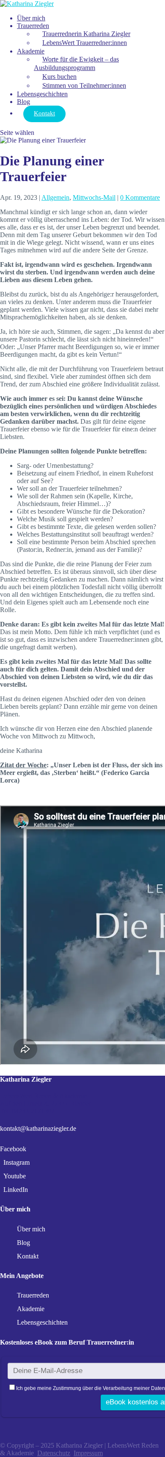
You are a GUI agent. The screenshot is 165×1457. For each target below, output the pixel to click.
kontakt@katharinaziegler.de (38, 1128)
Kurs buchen (59, 76)
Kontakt (44, 113)
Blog (23, 101)
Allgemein (55, 197)
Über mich (31, 18)
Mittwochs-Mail (94, 197)
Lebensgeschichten (42, 94)
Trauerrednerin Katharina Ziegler (86, 33)
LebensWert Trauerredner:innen (84, 42)
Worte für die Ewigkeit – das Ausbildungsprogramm (76, 64)
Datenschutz (53, 1453)
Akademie (30, 51)
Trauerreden (33, 25)
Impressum (88, 1453)
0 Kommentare (140, 197)
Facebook (13, 1148)
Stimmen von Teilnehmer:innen (84, 85)
